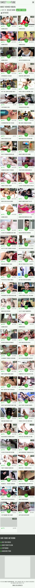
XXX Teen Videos (6, 542)
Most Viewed (22, 10)
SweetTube (8, 2)
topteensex (5, 548)
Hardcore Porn (6, 551)
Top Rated (5, 13)
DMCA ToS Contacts (17, 585)
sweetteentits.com (7, 545)
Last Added (12, 10)
